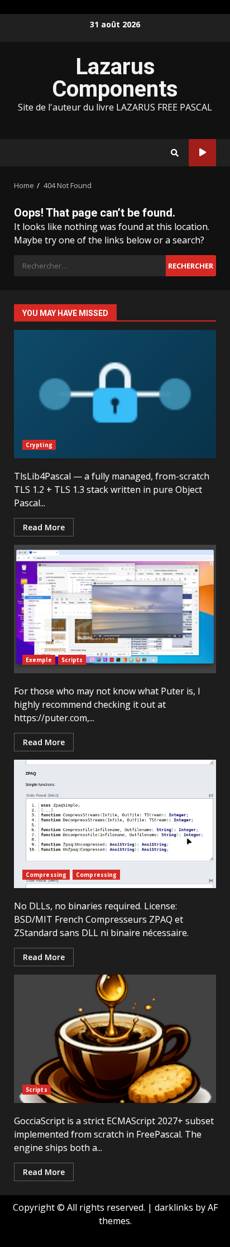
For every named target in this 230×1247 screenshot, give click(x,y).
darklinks (174, 1207)
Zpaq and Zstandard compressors (115, 824)
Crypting (39, 445)
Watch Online (202, 152)
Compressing (46, 875)
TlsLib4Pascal (115, 394)
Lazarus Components (115, 78)
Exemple (39, 660)
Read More (44, 527)
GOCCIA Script (115, 1039)
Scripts (72, 660)
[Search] (175, 153)
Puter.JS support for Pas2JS (115, 609)
